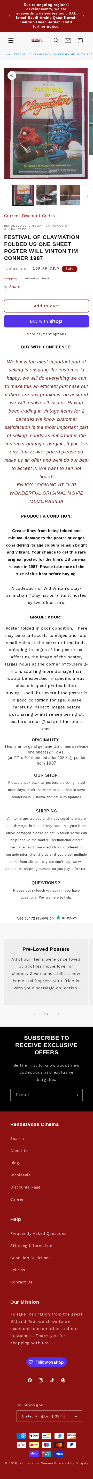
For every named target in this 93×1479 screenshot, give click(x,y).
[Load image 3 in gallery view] (69, 195)
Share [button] (15, 286)
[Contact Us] (68, 41)
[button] (11, 41)
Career (17, 1199)
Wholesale (20, 1175)
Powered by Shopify (71, 1463)
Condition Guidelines (30, 1258)
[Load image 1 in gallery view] (23, 195)
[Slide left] (5, 196)
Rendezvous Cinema (36, 1463)
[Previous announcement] (10, 15)
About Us (19, 1150)
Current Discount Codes (29, 215)
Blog (14, 1163)
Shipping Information (31, 1245)
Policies (17, 1270)
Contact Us (21, 1282)
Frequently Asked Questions (38, 1233)
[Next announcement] (83, 15)
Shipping (11, 278)
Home (6, 54)
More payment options (46, 334)
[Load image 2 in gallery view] (46, 195)
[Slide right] (87, 196)
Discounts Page (25, 1187)
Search (17, 1138)
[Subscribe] (76, 1095)
